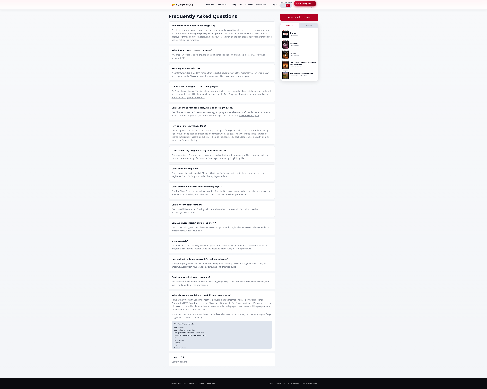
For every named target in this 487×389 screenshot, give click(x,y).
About (271, 383)
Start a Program (305, 3)
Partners (249, 4)
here (184, 361)
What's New (261, 4)
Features (210, 4)
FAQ (234, 4)
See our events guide (249, 115)
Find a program (286, 2)
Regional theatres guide (224, 266)
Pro (240, 4)
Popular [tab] (289, 25)
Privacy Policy (293, 383)
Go (288, 5)
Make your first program (299, 17)
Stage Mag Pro (182, 40)
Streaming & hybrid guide (232, 158)
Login (274, 4)
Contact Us (280, 383)
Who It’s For (222, 4)
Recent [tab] (309, 25)
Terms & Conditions (310, 383)
